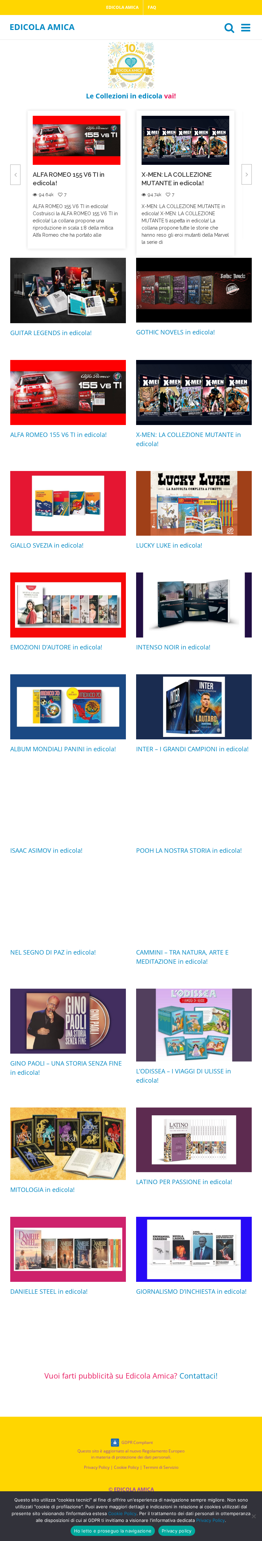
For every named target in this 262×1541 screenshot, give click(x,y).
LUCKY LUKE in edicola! (169, 545)
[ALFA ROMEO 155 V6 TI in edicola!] (68, 392)
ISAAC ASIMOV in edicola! (46, 850)
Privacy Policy (97, 1467)
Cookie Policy (126, 1467)
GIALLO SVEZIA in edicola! (208, 174)
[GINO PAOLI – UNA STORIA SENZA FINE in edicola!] (68, 1021)
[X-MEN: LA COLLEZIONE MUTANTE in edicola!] (194, 392)
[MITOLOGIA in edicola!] (68, 1143)
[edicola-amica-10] (131, 43)
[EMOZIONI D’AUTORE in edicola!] (68, 605)
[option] (105, 183)
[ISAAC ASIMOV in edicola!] (68, 808)
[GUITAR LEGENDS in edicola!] (68, 290)
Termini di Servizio (160, 1467)
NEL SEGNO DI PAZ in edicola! (53, 952)
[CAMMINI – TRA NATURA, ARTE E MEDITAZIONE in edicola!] (194, 910)
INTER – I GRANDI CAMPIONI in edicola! (192, 749)
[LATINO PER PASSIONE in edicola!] (194, 1140)
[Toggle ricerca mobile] (229, 27)
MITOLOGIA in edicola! (42, 1189)
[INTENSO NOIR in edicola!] (194, 605)
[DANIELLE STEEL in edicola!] (68, 1249)
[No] (253, 1516)
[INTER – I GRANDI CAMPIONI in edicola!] (194, 706)
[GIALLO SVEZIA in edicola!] (68, 503)
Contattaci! (198, 1375)
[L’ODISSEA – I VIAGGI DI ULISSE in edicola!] (194, 1025)
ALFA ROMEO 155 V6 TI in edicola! (58, 434)
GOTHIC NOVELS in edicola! (175, 332)
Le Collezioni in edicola (131, 95)
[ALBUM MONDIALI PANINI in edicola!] (68, 706)
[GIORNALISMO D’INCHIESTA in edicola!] (194, 1249)
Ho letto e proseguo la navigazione (113, 1531)
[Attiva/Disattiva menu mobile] (246, 27)
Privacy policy (177, 1531)
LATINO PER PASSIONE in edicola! (184, 1182)
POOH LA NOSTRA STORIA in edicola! (189, 850)
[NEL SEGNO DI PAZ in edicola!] (68, 910)
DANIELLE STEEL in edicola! (49, 1291)
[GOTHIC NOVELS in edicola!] (194, 290)
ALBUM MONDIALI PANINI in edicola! (63, 749)
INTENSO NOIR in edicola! (173, 647)
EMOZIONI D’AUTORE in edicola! (56, 647)
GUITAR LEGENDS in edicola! (51, 333)
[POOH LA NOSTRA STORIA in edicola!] (194, 808)
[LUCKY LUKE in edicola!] (194, 503)
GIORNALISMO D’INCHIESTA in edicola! (191, 1291)
